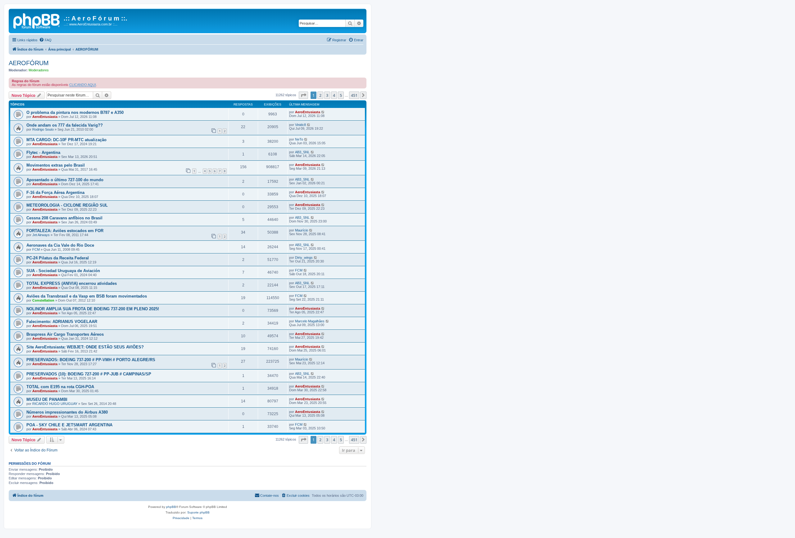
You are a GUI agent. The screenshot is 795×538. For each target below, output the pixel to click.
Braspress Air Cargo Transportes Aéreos (65, 334)
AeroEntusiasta (44, 117)
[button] (303, 95)
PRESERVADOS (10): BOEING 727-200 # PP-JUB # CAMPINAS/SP (88, 374)
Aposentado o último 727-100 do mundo (64, 179)
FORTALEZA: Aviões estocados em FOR (64, 230)
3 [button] (327, 95)
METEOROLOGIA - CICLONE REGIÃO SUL (67, 205)
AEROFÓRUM (29, 63)
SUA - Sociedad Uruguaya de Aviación (63, 270)
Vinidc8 (300, 125)
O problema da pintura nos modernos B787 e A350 (75, 112)
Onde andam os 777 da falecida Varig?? (64, 125)
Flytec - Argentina (43, 152)
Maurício (301, 230)
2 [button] (320, 95)
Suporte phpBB (198, 512)
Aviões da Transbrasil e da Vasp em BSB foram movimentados (86, 296)
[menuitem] (45, 40)
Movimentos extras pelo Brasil (55, 165)
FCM (36, 249)
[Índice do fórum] (37, 20)
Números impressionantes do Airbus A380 (67, 412)
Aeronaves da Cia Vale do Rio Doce (60, 245)
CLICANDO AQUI (82, 85)
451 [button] (354, 95)
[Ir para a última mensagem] (323, 112)
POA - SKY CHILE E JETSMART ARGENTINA (69, 425)
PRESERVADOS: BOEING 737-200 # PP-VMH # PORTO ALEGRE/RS (90, 359)
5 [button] (341, 95)
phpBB (171, 507)
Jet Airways (41, 235)
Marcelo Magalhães (310, 321)
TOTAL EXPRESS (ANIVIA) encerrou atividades (71, 283)
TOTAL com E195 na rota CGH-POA (60, 386)
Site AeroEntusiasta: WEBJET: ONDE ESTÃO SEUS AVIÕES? (85, 347)
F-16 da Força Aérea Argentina (55, 192)
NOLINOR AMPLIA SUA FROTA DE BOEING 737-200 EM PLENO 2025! (92, 309)
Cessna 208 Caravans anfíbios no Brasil (64, 218)
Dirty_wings (304, 257)
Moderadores (39, 70)
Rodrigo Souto (43, 129)
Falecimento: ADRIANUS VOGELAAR (61, 321)
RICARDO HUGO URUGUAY (54, 404)
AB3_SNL (302, 152)
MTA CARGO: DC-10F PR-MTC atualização (66, 139)
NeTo (299, 139)
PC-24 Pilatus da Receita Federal (57, 258)
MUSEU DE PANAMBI (46, 399)
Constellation (43, 300)
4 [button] (334, 95)
